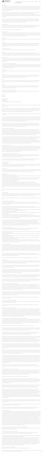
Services (29, 1)
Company (22, 1)
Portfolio (32, 1)
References (36, 1)
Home (18, 1)
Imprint (40, 1)
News (25, 1)
